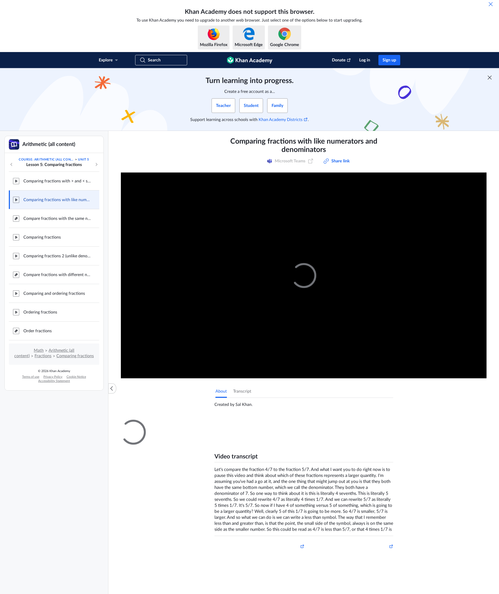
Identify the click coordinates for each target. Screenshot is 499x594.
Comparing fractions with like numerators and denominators (57, 200)
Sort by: (333, 486)
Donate (339, 60)
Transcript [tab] (242, 391)
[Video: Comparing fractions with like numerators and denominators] (304, 275)
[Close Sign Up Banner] (489, 77)
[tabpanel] (303, 402)
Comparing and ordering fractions (54, 293)
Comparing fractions (42, 237)
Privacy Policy (52, 376)
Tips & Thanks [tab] (258, 424)
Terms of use (30, 376)
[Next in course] (96, 164)
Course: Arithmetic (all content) (46, 159)
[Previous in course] (11, 164)
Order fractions (37, 331)
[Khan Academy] (249, 60)
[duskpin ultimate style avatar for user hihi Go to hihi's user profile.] (242, 544)
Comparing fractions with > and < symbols (57, 181)
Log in (364, 60)
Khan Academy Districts (281, 120)
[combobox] (365, 486)
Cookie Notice (76, 376)
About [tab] (221, 391)
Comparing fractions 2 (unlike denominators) (57, 256)
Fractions (43, 356)
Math (39, 350)
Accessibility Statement (54, 380)
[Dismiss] (491, 4)
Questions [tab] (230, 424)
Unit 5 (83, 159)
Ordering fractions (40, 312)
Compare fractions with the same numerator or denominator (57, 218)
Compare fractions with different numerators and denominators (57, 275)
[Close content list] (112, 388)
